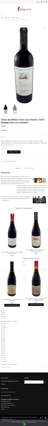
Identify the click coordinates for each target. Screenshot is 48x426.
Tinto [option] (3, 318)
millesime (4, 130)
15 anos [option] (4, 327)
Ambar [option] (4, 311)
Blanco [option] (4, 313)
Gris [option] (3, 314)
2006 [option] (3, 335)
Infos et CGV (9, 419)
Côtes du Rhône (9, 161)
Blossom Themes (28, 417)
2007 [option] (3, 337)
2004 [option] (3, 331)
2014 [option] (3, 350)
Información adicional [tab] (29, 168)
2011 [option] (3, 344)
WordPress (3, 419)
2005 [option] (3, 333)
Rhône (15, 161)
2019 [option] (3, 326)
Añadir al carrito (14, 152)
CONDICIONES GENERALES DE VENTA (10, 381)
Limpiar (3, 136)
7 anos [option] (4, 359)
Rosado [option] (4, 316)
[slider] (4, 271)
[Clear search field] (46, 367)
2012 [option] (3, 346)
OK (24, 424)
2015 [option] (3, 352)
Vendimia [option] (4, 361)
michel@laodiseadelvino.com (8, 392)
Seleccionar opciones (36, 230)
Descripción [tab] (17, 168)
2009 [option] (3, 341)
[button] (45, 28)
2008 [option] (3, 339)
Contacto (3, 384)
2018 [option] (3, 324)
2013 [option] (3, 348)
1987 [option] (3, 329)
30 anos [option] (4, 357)
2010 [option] (3, 342)
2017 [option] (3, 355)
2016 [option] (3, 354)
